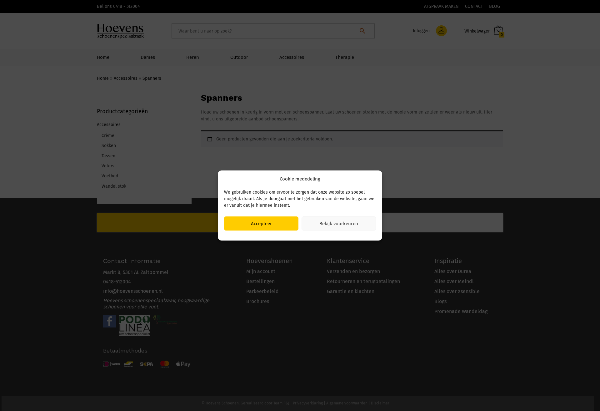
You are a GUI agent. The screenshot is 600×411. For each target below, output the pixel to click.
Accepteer (261, 223)
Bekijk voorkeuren (338, 223)
